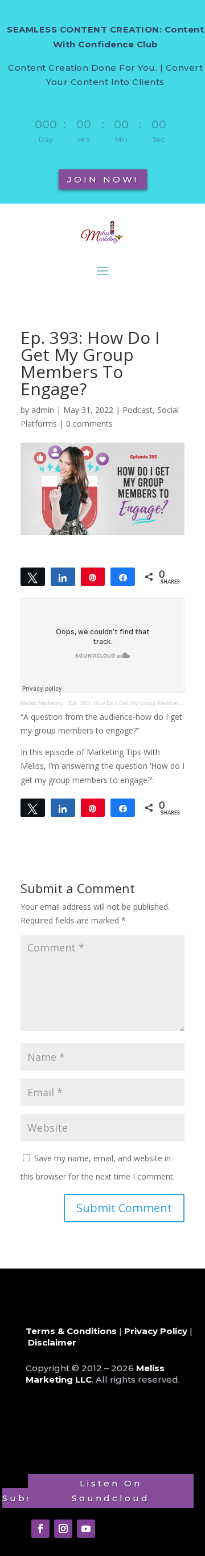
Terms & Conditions (71, 1331)
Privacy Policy (155, 1331)
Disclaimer (52, 1342)
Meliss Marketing (42, 703)
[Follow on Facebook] (40, 1528)
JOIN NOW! (102, 179)
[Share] (63, 576)
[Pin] (93, 576)
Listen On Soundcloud (111, 1491)
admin (42, 409)
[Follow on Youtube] (86, 1528)
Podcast (137, 409)
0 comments (89, 423)
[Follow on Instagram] (63, 1528)
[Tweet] (32, 576)
